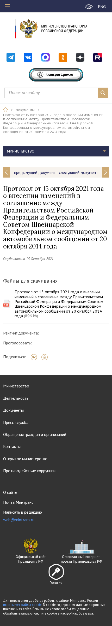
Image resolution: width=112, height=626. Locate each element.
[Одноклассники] (46, 357)
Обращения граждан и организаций (34, 434)
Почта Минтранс (18, 502)
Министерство (16, 385)
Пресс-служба (15, 422)
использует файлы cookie (22, 605)
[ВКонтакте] (35, 357)
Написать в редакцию (22, 516)
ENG (102, 6)
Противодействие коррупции (29, 470)
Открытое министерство (25, 458)
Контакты (12, 446)
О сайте (10, 492)
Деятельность (15, 398)
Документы (25, 110)
